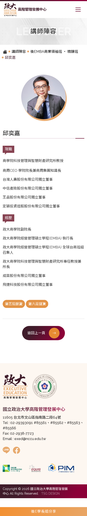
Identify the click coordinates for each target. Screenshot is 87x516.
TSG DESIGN (50, 493)
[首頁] (6, 51)
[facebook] (16, 450)
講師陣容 (19, 51)
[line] (6, 450)
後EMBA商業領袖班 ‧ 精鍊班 (54, 51)
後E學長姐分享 (43, 511)
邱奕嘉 (10, 57)
